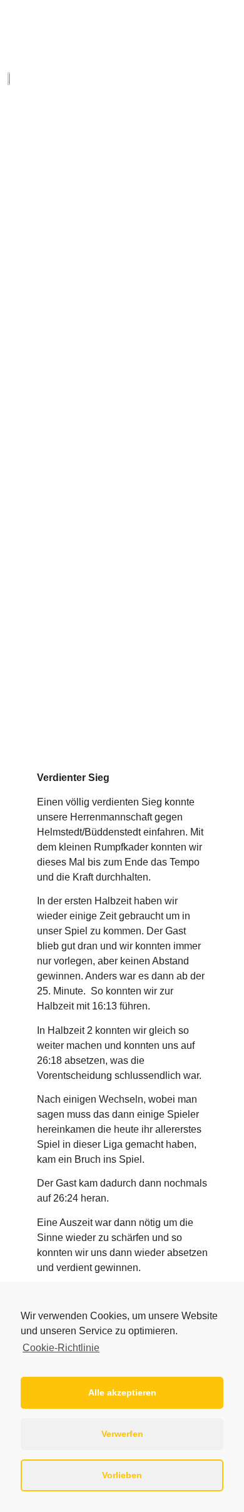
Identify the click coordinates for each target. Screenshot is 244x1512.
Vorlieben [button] (122, 1475)
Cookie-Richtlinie (61, 1347)
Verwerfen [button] (122, 1434)
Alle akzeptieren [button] (122, 1392)
